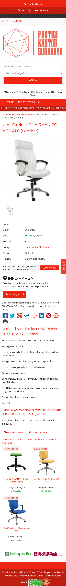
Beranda (6, 115)
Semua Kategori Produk (22, 102)
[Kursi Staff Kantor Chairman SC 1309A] (46, 461)
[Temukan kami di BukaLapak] (48, 554)
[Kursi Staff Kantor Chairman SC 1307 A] (16, 511)
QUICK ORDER (50, 268)
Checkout (42, 10)
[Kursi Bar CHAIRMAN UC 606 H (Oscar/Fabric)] (16, 461)
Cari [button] (34, 80)
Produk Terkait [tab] (15, 432)
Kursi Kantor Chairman (22, 115)
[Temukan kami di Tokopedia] (18, 554)
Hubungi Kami (16, 294)
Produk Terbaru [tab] (39, 432)
